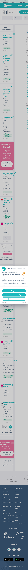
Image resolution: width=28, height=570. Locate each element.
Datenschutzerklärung (11, 283)
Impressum (23, 302)
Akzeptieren (14, 291)
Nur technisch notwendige (14, 295)
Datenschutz (4, 302)
